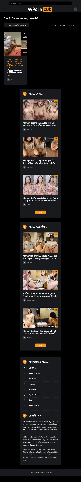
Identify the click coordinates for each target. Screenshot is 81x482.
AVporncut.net (27, 422)
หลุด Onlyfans (19, 65)
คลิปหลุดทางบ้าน (34, 373)
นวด (12, 63)
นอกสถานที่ (31, 442)
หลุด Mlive (32, 389)
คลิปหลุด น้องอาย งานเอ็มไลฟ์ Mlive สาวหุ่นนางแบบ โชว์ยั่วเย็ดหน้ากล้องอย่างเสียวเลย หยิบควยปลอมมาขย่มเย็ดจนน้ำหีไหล (40, 125)
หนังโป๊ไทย (10, 65)
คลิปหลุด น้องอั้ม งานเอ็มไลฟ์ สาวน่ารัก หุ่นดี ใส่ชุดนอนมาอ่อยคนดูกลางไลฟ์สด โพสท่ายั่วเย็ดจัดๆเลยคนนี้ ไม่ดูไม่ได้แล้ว (40, 200)
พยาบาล (18, 63)
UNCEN (25, 445)
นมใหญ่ (55, 439)
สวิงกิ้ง (49, 442)
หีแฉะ (38, 449)
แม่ (10, 67)
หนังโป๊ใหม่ (32, 368)
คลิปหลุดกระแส (34, 405)
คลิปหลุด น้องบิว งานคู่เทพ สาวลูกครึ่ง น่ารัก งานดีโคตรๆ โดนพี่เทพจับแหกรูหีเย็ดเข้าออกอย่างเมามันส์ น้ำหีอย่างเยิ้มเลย (39, 163)
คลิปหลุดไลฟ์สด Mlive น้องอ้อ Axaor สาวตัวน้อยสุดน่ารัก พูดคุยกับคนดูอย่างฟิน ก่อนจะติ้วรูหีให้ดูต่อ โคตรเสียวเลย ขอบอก (40, 258)
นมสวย (25, 442)
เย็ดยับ (52, 430)
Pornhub (9, 59)
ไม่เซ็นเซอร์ (31, 445)
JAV (27, 424)
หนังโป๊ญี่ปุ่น (49, 422)
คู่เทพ (16, 61)
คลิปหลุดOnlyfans (47, 427)
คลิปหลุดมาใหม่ (39, 422)
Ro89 (16, 59)
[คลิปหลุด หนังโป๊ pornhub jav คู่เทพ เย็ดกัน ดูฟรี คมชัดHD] (40, 9)
